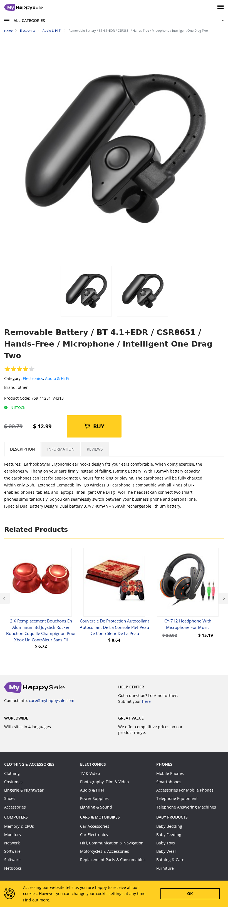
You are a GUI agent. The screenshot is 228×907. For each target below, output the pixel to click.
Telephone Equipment (177, 798)
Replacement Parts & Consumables (112, 859)
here (146, 701)
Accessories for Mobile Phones (185, 790)
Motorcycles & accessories (104, 851)
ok (190, 893)
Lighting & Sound (96, 807)
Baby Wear (166, 851)
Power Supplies (94, 798)
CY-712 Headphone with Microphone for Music (187, 624)
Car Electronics (94, 834)
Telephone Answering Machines (186, 807)
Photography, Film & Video (104, 781)
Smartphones (168, 781)
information (61, 449)
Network (12, 843)
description (22, 449)
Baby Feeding (168, 834)
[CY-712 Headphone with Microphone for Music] (188, 582)
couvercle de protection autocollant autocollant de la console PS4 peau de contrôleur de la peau (114, 627)
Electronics (33, 378)
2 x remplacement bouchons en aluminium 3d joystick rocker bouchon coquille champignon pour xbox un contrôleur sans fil (41, 630)
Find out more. (36, 900)
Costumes (13, 781)
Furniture (165, 868)
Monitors (12, 834)
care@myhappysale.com (51, 700)
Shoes (9, 798)
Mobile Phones (170, 773)
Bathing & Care (170, 859)
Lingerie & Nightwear (24, 790)
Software (12, 851)
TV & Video (90, 773)
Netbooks (13, 868)
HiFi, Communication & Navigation (111, 843)
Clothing (12, 773)
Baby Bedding (169, 826)
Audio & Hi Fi (57, 378)
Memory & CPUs (19, 826)
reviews (95, 449)
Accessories (15, 807)
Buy (98, 426)
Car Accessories (94, 826)
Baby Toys (165, 843)
